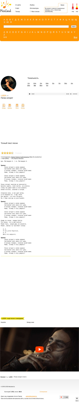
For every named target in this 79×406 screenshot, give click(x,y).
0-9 (5, 37)
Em (53, 83)
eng (73, 11)
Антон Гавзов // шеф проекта (20, 157)
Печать (23, 108)
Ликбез (32, 5)
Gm (72, 83)
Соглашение (43, 391)
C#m (34, 83)
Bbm (41, 85)
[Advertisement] (35, 59)
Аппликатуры (34, 8)
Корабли (3, 322)
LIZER (3, 96)
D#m (47, 83)
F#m (65, 83)
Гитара (4, 108)
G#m (28, 85)
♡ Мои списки (34, 11)
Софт (17, 8)
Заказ (62, 5)
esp (77, 11)
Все (75, 37)
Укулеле (10, 108)
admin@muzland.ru (31, 396)
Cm (29, 83)
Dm (41, 83)
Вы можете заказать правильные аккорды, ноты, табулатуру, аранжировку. (54, 10)
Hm (47, 85)
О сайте (18, 5)
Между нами (30, 322)
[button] (39, 349)
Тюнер (17, 11)
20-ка (17, 108)
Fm (59, 83)
